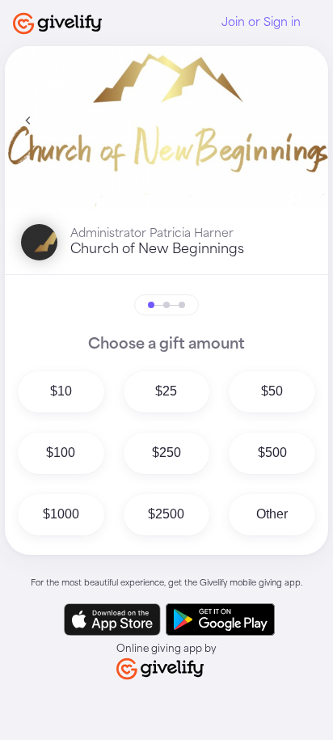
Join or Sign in (261, 22)
